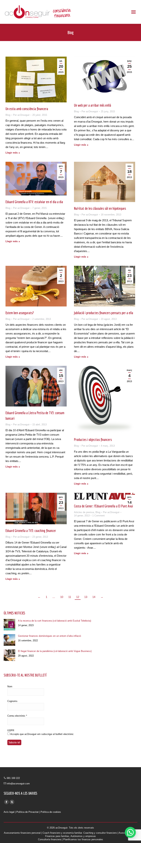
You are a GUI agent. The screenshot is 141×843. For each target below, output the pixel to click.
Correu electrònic (17, 715)
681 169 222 (13, 778)
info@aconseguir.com (18, 783)
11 (69, 596)
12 (77, 596)
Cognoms (12, 701)
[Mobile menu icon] (133, 12)
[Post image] (9, 625)
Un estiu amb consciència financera (27, 109)
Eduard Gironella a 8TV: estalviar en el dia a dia (34, 202)
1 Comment (98, 515)
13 (85, 596)
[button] (130, 832)
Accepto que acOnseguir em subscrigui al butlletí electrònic (42, 734)
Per (21, 115)
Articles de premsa (84, 512)
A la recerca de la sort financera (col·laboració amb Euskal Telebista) (54, 620)
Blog (8, 115)
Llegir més (12, 152)
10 (61, 596)
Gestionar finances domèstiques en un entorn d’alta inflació (49, 636)
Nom (9, 686)
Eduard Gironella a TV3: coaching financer (31, 530)
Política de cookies (51, 812)
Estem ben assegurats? (20, 313)
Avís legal (9, 812)
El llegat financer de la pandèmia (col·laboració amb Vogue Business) (55, 651)
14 (93, 596)
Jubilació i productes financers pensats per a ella (103, 313)
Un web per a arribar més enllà (92, 105)
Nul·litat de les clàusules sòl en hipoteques (100, 208)
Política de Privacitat (27, 812)
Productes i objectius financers (93, 439)
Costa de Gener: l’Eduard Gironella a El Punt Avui (103, 506)
